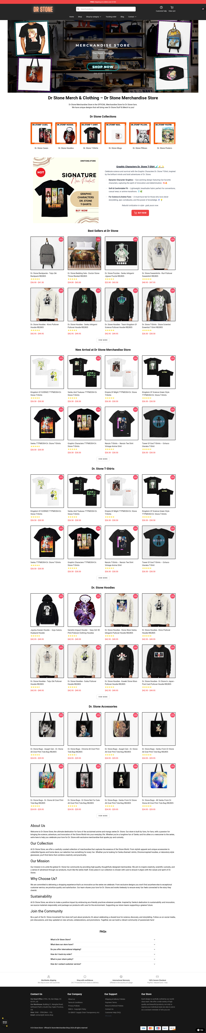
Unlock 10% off (5, 1022)
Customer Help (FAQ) (113, 1012)
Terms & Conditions (75, 1002)
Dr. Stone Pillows (140, 148)
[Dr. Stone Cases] (41, 133)
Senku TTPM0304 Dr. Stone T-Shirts (46, 443)
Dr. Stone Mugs (115, 148)
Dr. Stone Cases (41, 148)
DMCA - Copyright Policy (77, 1009)
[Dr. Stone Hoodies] (66, 133)
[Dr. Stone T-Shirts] (91, 133)
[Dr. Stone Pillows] (140, 133)
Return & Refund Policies (114, 1006)
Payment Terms (111, 1002)
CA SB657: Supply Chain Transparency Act (83, 1012)
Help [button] (201, 1030)
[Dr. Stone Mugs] (115, 133)
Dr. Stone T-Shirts (90, 148)
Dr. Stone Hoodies (66, 148)
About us (71, 999)
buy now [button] (142, 213)
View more (103, 340)
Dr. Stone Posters (164, 148)
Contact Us (109, 1009)
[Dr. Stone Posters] (164, 133)
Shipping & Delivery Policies (115, 999)
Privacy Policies (74, 1006)
